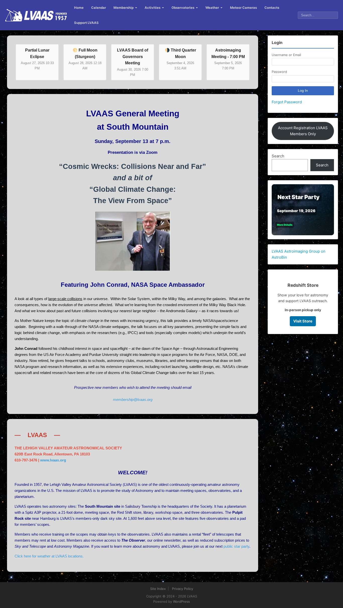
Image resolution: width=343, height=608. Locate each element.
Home (79, 8)
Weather (212, 8)
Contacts (271, 8)
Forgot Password (287, 102)
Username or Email (286, 55)
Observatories (183, 8)
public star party (236, 546)
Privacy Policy (182, 589)
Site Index (158, 589)
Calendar (98, 8)
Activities (152, 8)
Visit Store (302, 321)
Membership (123, 8)
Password (279, 72)
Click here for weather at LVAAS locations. (49, 556)
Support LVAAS (86, 23)
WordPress (181, 601)
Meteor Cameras (243, 8)
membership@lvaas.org (132, 399)
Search (278, 156)
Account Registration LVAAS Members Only (303, 130)
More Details (285, 224)
